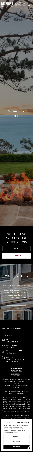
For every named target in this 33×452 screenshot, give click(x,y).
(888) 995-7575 (11, 353)
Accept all (16, 447)
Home (16, 248)
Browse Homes (16, 256)
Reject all (16, 437)
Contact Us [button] (17, 308)
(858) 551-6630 (11, 347)
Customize (16, 442)
